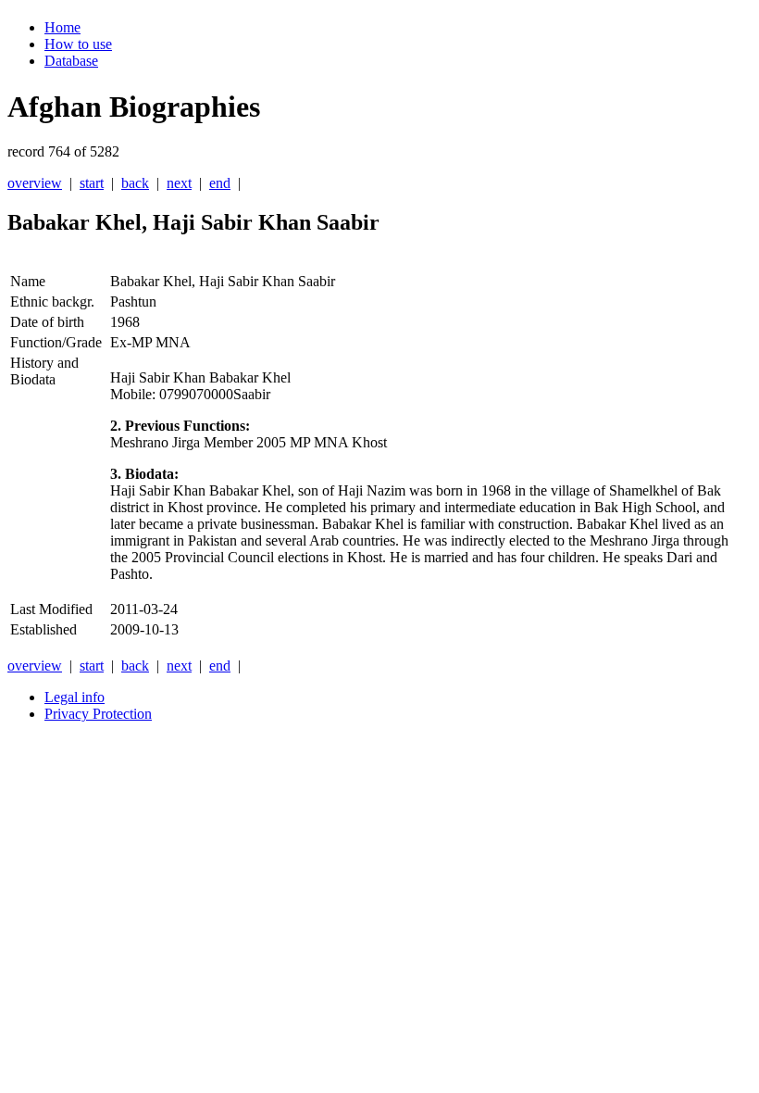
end (219, 183)
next (179, 183)
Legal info (74, 697)
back (135, 183)
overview (34, 183)
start (92, 183)
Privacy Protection (98, 714)
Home (62, 27)
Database (71, 61)
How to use (78, 44)
